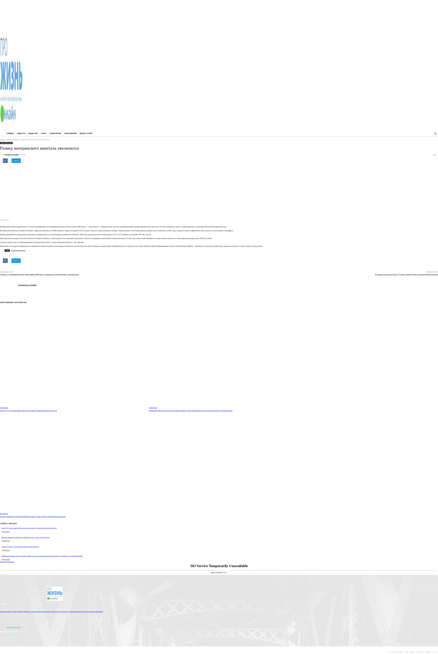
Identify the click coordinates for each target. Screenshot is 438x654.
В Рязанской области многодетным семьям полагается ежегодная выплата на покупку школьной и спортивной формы (191, 411)
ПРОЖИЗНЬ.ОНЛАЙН (12, 155)
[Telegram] (433, 26)
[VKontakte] (436, 26)
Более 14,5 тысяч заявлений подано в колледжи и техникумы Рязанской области (28, 411)
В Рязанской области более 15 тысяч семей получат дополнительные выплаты (406, 274)
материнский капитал (18, 250)
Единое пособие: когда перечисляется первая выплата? (20, 547)
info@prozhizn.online (13, 627)
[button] (435, 133)
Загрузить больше (7, 562)
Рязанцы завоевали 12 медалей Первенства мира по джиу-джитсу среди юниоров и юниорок (33, 517)
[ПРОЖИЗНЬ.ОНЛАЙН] (1, 155)
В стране (16, 140)
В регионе (4, 408)
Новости (9, 140)
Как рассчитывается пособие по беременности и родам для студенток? (25, 537)
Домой (2, 140)
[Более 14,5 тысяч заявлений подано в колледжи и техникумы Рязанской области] (73, 357)
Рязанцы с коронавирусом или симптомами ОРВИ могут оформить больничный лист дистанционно (39, 274)
